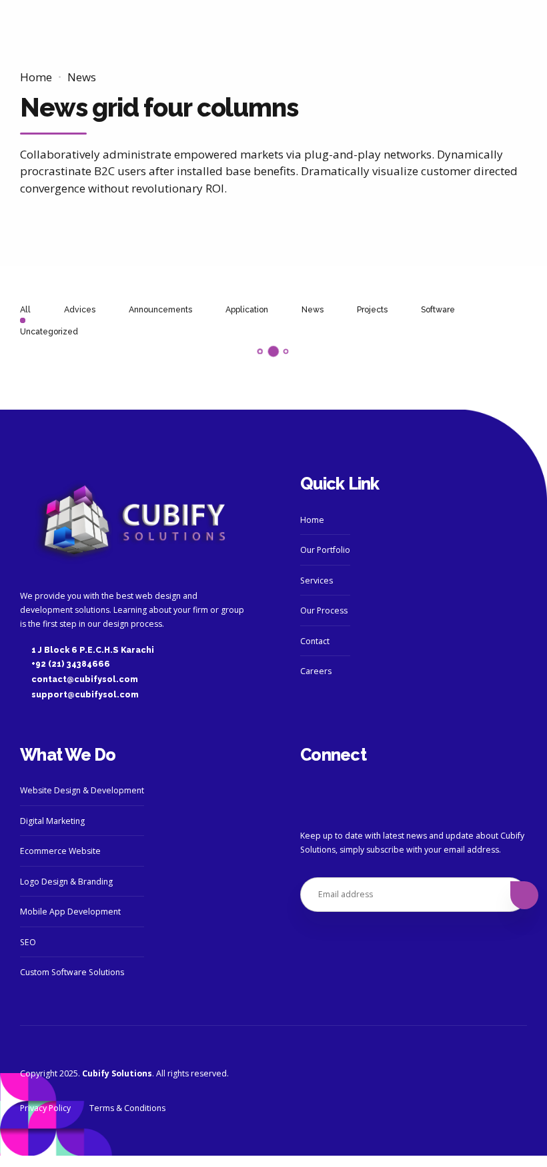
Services (316, 580)
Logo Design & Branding (66, 881)
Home (36, 77)
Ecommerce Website (60, 851)
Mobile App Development (70, 911)
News (81, 77)
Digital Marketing (52, 821)
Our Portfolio (325, 550)
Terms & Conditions (127, 1108)
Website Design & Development (82, 790)
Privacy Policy (45, 1108)
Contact (315, 641)
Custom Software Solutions (72, 972)
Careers (316, 671)
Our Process (324, 610)
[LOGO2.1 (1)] (133, 522)
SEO (28, 942)
